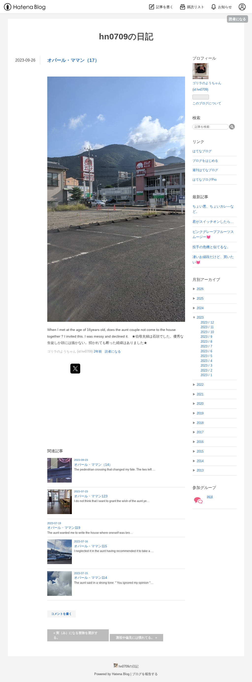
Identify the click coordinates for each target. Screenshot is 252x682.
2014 (200, 461)
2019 (200, 413)
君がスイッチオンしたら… (213, 222)
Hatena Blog (120, 674)
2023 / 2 (206, 370)
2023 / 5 (206, 356)
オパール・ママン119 (63, 528)
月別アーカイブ (206, 279)
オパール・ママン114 (90, 578)
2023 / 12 (207, 322)
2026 (200, 289)
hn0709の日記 (126, 36)
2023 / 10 (207, 332)
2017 (200, 432)
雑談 (210, 497)
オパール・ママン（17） (73, 60)
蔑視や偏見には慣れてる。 (136, 637)
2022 (200, 385)
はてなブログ (202, 151)
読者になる (237, 19)
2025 (200, 298)
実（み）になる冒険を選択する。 (75, 635)
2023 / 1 (206, 375)
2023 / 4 (206, 361)
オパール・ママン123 (91, 496)
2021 (200, 394)
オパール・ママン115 (90, 546)
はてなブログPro (204, 179)
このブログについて (206, 103)
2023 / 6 (206, 351)
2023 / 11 (207, 327)
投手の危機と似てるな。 (211, 247)
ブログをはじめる (205, 160)
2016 (200, 442)
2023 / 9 (206, 337)
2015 (200, 451)
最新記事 (200, 197)
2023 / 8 (206, 341)
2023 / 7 (206, 346)
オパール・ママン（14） (93, 465)
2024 (200, 308)
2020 (200, 404)
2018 (200, 423)
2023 (200, 317)
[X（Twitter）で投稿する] (75, 368)
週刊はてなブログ (205, 170)
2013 (200, 470)
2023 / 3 (206, 365)
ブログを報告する (145, 674)
